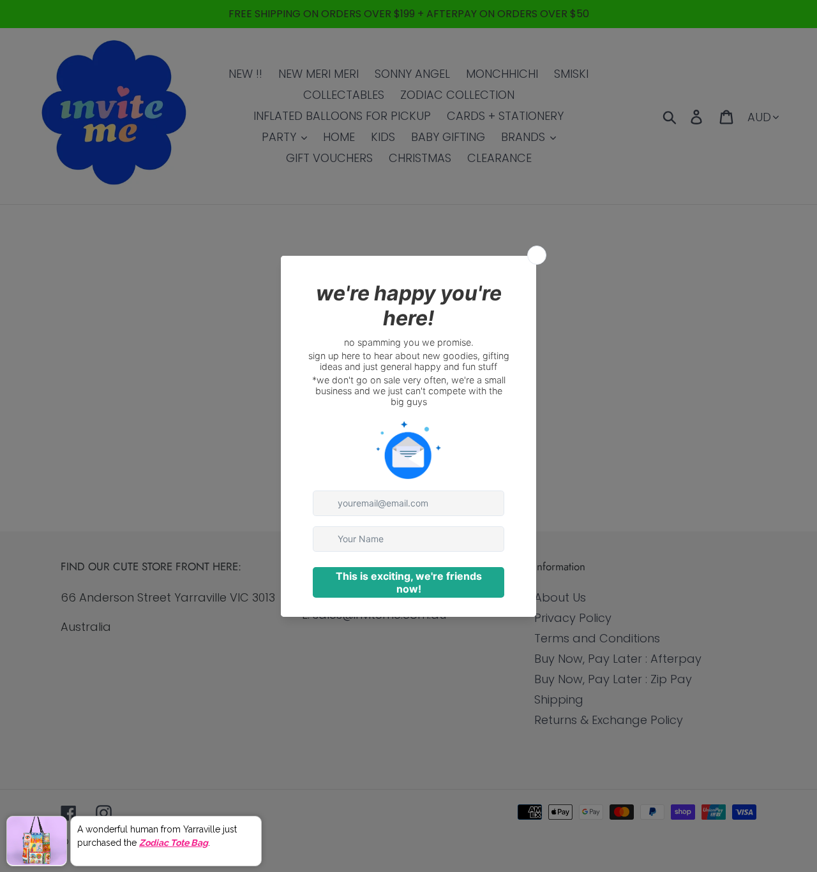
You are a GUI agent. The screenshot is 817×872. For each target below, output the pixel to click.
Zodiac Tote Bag (173, 842)
